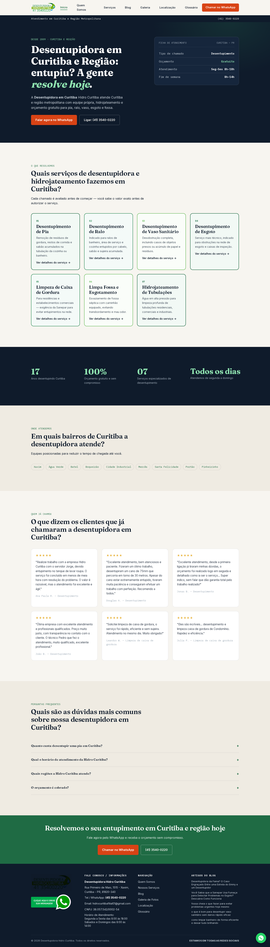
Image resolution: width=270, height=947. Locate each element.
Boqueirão (92, 466)
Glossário (191, 7)
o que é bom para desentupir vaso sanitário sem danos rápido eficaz (211, 913)
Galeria (145, 7)
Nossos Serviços (148, 887)
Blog (128, 7)
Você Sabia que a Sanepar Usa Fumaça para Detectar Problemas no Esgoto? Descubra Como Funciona (214, 895)
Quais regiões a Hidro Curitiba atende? (61, 773)
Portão (190, 466)
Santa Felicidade (166, 466)
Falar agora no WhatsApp (54, 120)
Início (63, 7)
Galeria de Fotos (148, 899)
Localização (167, 7)
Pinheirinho (210, 466)
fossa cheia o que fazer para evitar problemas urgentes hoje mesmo (211, 905)
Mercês (142, 466)
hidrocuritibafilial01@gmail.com (112, 903)
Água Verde (56, 466)
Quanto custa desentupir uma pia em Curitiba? (66, 746)
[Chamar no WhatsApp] (261, 938)
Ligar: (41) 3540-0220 (99, 120)
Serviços (110, 7)
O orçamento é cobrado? (50, 787)
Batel (74, 466)
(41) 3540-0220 (228, 18)
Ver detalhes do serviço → (53, 262)
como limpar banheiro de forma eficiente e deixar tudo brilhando (215, 921)
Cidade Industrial (118, 466)
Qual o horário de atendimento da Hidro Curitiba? (69, 759)
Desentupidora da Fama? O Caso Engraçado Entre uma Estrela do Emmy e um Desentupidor (214, 884)
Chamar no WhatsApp (220, 7)
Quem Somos (81, 7)
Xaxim (37, 466)
